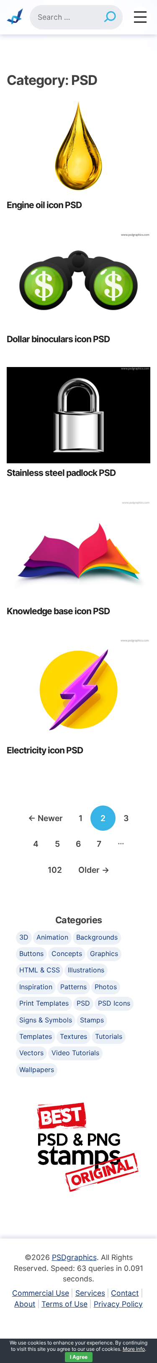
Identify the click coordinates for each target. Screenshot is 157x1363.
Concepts (66, 953)
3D (23, 937)
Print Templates (44, 1003)
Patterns (73, 987)
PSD (83, 1003)
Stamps (92, 1020)
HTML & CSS (39, 970)
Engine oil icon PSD (44, 205)
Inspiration (35, 987)
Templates (35, 1036)
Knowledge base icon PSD (58, 611)
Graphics (104, 953)
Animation (52, 937)
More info (134, 1349)
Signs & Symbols (45, 1020)
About (24, 1304)
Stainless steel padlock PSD (61, 473)
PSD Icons (114, 1003)
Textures (73, 1036)
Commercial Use (40, 1293)
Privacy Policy (118, 1304)
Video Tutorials (75, 1053)
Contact (125, 1293)
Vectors (31, 1053)
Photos (106, 987)
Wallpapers (36, 1069)
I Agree (79, 1357)
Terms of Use (64, 1304)
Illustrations (86, 970)
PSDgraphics (74, 1257)
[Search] (110, 17)
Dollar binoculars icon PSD (58, 339)
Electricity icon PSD (45, 750)
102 (55, 870)
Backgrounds (97, 937)
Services (90, 1293)
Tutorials (108, 1036)
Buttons (31, 953)
